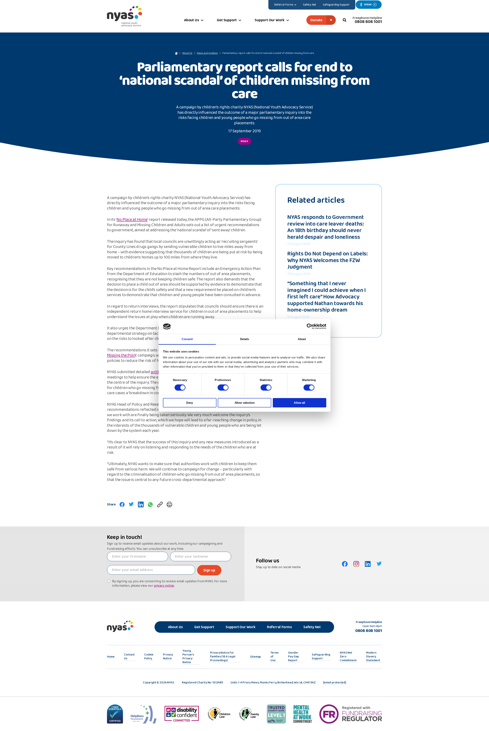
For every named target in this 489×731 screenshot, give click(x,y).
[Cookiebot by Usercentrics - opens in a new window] (309, 326)
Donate (316, 20)
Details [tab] (244, 339)
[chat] (150, 504)
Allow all (299, 402)
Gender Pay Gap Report (293, 657)
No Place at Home (132, 220)
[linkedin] (141, 504)
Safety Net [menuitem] (309, 4)
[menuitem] (285, 5)
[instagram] (356, 564)
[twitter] (131, 504)
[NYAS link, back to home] (124, 16)
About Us (187, 53)
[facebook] (122, 504)
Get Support (204, 627)
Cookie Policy (148, 657)
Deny (189, 402)
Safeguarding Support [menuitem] (336, 4)
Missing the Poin (121, 355)
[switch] (223, 388)
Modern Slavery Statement (373, 657)
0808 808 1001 (368, 22)
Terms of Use (274, 657)
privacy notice (164, 586)
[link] (160, 504)
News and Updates (207, 53)
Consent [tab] (187, 339)
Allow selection (245, 402)
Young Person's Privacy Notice (188, 657)
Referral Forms (279, 627)
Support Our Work (240, 627)
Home (110, 657)
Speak (368, 4)
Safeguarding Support (321, 657)
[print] (169, 504)
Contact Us (129, 657)
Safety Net (312, 627)
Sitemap (255, 657)
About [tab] (302, 339)
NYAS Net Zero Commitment (348, 657)
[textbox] (137, 556)
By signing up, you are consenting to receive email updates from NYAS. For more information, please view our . (169, 583)
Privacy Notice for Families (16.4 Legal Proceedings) (222, 657)
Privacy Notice (168, 657)
